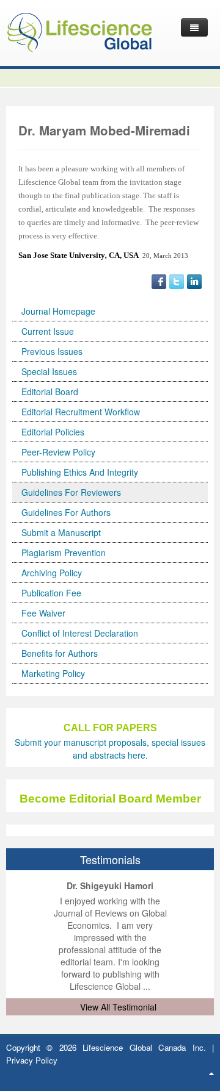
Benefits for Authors (59, 653)
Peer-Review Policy (58, 452)
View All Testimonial (118, 1007)
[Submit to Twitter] (176, 280)
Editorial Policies (52, 432)
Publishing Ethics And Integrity (79, 472)
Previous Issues (51, 351)
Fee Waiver (43, 613)
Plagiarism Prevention (63, 552)
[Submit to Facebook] (159, 280)
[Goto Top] (211, 1073)
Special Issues (49, 371)
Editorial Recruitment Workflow (80, 412)
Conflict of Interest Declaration (79, 633)
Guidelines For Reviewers (71, 492)
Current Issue (47, 331)
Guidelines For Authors (66, 512)
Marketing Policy (53, 673)
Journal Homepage (58, 311)
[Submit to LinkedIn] (194, 280)
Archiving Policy (51, 573)
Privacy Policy (31, 1060)
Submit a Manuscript (61, 532)
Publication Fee (51, 593)
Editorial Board (49, 391)
